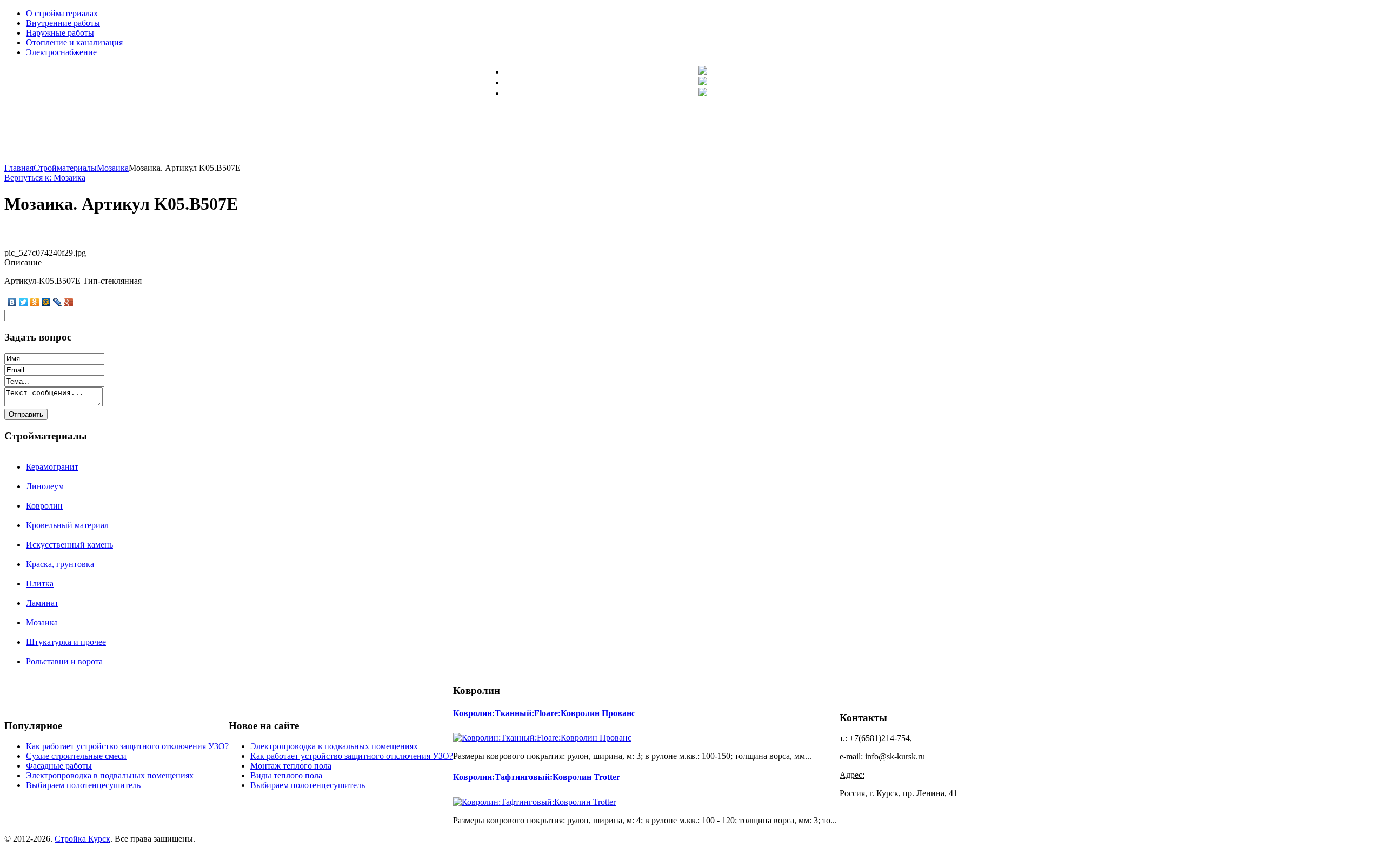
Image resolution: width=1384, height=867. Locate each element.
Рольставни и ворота (64, 661)
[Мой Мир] (46, 302)
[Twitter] (23, 302)
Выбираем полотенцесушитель (83, 785)
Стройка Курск (82, 838)
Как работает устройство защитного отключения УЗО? (127, 746)
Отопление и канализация (74, 42)
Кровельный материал (67, 525)
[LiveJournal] (57, 302)
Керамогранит (52, 466)
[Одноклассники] (35, 302)
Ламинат (42, 603)
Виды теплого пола (286, 775)
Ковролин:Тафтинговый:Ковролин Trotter (536, 777)
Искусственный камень (69, 544)
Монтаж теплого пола (290, 765)
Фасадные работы (59, 765)
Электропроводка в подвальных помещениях (110, 775)
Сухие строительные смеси (76, 756)
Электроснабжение (61, 52)
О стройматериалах (62, 13)
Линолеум (45, 486)
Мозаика (42, 622)
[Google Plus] (69, 302)
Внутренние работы (63, 23)
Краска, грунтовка (60, 564)
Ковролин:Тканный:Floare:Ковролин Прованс (544, 713)
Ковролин (44, 505)
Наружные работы (60, 32)
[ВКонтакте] (12, 302)
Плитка (40, 583)
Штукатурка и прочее (66, 641)
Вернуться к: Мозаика (44, 177)
